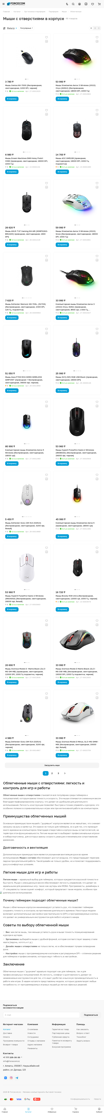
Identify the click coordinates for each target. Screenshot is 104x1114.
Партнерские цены (60, 1033)
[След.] (65, 773)
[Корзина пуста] (99, 4)
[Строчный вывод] (95, 28)
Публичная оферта (60, 1037)
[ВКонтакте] (5, 1077)
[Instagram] (11, 1077)
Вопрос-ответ (83, 1033)
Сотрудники (33, 1037)
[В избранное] (46, 37)
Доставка (7, 1033)
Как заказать (82, 1029)
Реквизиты (32, 1048)
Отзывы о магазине (36, 1041)
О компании (33, 1029)
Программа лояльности (13, 1041)
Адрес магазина (35, 1044)
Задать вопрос (83, 1041)
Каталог (7, 1029)
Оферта (97, 1099)
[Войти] (79, 4)
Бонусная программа (61, 1047)
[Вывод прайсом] (99, 28)
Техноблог (81, 1037)
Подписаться (91, 1015)
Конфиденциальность (80, 1099)
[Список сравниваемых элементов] (86, 4)
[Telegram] (16, 1077)
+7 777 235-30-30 (11, 1057)
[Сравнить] (46, 41)
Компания (33, 1024)
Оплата (6, 1037)
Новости (32, 1033)
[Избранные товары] (92, 4)
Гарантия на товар (60, 1029)
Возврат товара (10, 1044)
